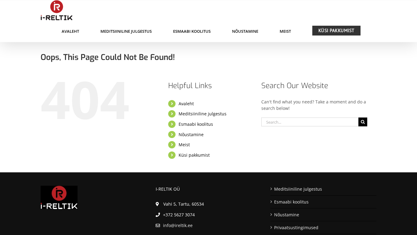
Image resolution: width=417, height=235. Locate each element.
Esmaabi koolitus (196, 124)
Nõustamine (191, 134)
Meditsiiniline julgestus (203, 114)
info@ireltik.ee (178, 225)
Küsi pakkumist (194, 155)
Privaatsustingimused (296, 227)
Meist (184, 144)
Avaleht (186, 103)
